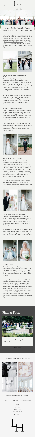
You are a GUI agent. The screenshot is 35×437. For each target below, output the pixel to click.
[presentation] (17, 326)
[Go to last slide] (4, 331)
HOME (17, 405)
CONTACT (17, 414)
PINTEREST (17, 358)
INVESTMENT (17, 412)
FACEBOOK (8, 358)
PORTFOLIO (17, 410)
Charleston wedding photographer (13, 42)
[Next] (30, 331)
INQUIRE (5, 5)
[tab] (14, 347)
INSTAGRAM (26, 358)
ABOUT (17, 407)
